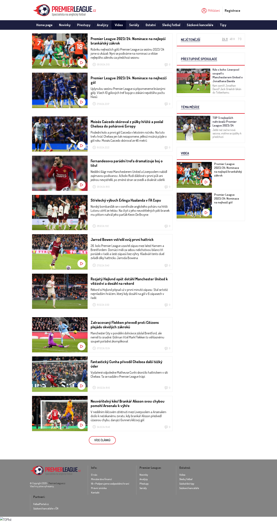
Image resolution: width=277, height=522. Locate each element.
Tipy (223, 25)
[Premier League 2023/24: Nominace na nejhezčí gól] (211, 207)
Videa (119, 25)
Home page (44, 25)
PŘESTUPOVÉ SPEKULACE (199, 59)
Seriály (134, 25)
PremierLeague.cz (56, 483)
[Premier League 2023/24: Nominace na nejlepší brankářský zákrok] (211, 176)
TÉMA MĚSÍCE (190, 107)
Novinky (65, 25)
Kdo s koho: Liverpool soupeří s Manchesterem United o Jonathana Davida (228, 75)
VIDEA (185, 153)
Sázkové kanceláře (200, 25)
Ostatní (151, 25)
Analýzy (102, 25)
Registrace (232, 11)
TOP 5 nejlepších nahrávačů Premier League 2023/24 (225, 121)
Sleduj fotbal (171, 25)
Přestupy (83, 25)
